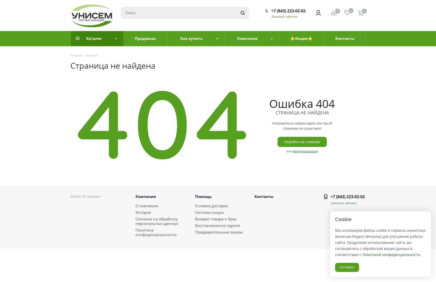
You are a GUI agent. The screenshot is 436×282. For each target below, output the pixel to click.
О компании (146, 205)
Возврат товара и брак (216, 218)
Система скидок (209, 212)
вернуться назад (305, 151)
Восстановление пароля (217, 225)
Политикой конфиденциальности (391, 254)
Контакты (264, 196)
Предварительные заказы (219, 232)
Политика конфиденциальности (156, 232)
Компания (145, 196)
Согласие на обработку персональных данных (156, 221)
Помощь (203, 196)
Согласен (347, 267)
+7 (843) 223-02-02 (288, 11)
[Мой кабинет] (318, 13)
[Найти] (243, 13)
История (143, 212)
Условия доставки (211, 205)
